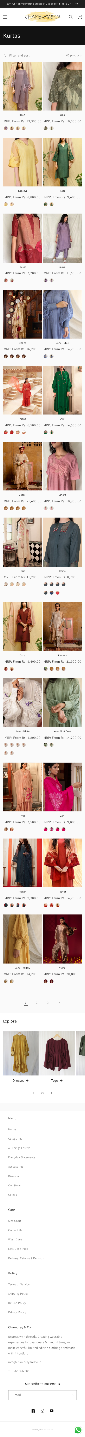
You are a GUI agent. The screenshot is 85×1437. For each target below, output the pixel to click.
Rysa (22, 815)
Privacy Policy (17, 1312)
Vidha (62, 967)
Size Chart (14, 1221)
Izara (22, 570)
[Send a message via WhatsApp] (78, 1430)
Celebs (12, 1195)
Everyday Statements (21, 1157)
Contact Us (15, 1230)
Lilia (62, 114)
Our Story (14, 1185)
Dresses (18, 1080)
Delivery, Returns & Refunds (26, 1258)
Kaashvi (22, 190)
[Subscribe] (72, 1395)
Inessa (22, 266)
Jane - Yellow (22, 967)
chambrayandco (46, 1430)
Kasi (62, 190)
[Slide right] (51, 1093)
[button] (5, 17)
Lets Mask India (18, 1249)
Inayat (62, 891)
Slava (62, 266)
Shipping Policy (18, 1293)
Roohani (22, 891)
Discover (13, 1176)
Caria (23, 655)
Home (12, 1129)
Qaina (62, 570)
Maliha (22, 342)
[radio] (5, 128)
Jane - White (22, 731)
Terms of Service (19, 1284)
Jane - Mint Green (62, 731)
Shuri (62, 418)
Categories (15, 1138)
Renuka (62, 655)
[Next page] (59, 1002)
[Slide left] (33, 1093)
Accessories (16, 1166)
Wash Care (15, 1239)
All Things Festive (19, 1148)
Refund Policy (17, 1303)
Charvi (22, 494)
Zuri (62, 815)
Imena (22, 418)
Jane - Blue (62, 342)
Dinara (62, 494)
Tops (54, 1080)
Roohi (22, 114)
